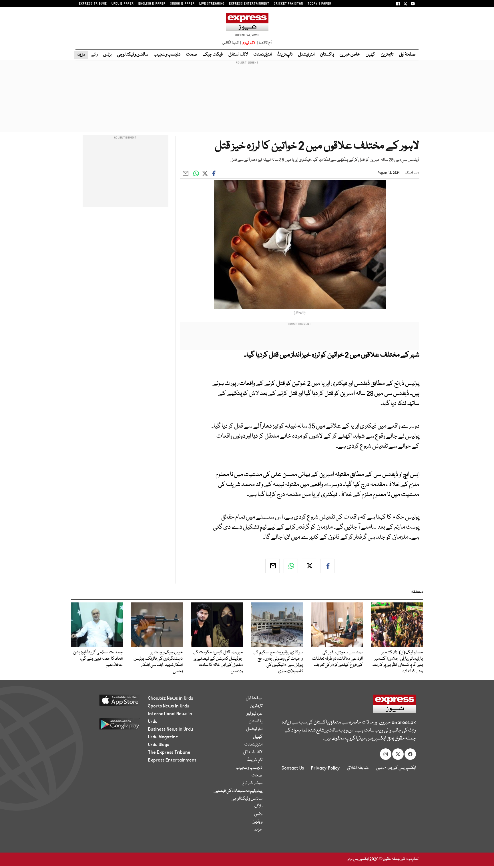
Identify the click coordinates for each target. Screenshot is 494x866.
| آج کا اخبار (264, 43)
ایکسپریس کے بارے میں (396, 768)
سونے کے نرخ (252, 783)
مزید (81, 54)
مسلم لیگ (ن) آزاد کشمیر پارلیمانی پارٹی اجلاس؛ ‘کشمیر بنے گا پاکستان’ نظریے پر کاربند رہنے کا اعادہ (398, 662)
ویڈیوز (257, 821)
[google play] (109, 726)
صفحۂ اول (407, 54)
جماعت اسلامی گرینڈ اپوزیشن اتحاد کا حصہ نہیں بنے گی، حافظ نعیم (98, 659)
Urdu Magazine (163, 736)
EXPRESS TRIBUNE (93, 3)
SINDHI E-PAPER (182, 3)
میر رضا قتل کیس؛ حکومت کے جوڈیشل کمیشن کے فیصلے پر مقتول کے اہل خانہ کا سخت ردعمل (218, 662)
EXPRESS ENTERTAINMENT (249, 3)
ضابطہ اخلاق (358, 768)
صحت (191, 54)
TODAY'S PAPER (319, 3)
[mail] (272, 566)
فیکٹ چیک (213, 54)
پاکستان (327, 54)
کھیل (370, 54)
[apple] (109, 702)
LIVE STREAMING (211, 3)
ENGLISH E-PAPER (152, 3)
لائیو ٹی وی (248, 43)
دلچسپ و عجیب (167, 54)
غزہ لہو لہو (254, 713)
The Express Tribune (169, 752)
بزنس (107, 54)
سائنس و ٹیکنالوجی (132, 54)
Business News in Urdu (170, 729)
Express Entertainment (172, 760)
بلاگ (258, 806)
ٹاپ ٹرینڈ (284, 54)
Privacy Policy (325, 768)
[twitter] (309, 566)
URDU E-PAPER (122, 3)
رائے (94, 54)
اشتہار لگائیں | (231, 43)
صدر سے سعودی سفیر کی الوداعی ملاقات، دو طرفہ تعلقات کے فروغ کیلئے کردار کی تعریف (337, 659)
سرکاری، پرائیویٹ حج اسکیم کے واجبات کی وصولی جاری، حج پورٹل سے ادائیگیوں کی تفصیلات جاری (278, 662)
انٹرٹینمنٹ (263, 54)
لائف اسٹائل (238, 54)
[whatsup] (291, 566)
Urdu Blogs (158, 744)
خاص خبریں (350, 54)
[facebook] (327, 566)
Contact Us (293, 768)
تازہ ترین (387, 54)
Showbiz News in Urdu (170, 698)
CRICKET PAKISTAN (288, 3)
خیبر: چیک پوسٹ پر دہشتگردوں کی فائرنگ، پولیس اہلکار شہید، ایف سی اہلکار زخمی (158, 662)
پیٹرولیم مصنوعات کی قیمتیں (238, 791)
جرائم (258, 829)
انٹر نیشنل (306, 54)
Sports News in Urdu (168, 706)
